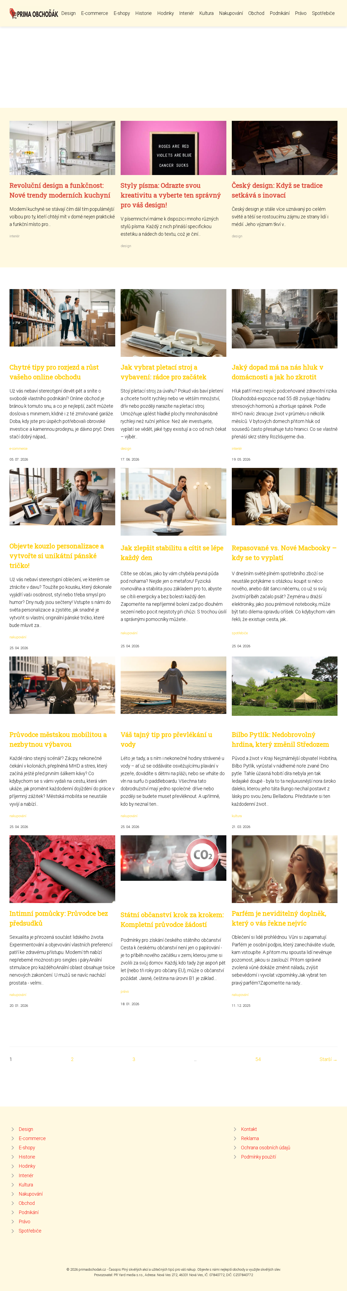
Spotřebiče (323, 13)
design (126, 246)
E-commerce (94, 13)
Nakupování (231, 13)
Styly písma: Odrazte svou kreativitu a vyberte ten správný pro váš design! (171, 195)
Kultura (206, 13)
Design (68, 13)
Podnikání (280, 13)
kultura (237, 816)
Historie (143, 13)
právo (125, 991)
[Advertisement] (173, 67)
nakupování (17, 637)
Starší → (329, 1059)
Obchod (256, 13)
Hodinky (165, 13)
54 (258, 1059)
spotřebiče (240, 633)
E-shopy (122, 13)
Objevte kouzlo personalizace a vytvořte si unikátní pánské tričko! (56, 556)
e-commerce (18, 448)
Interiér (186, 13)
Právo (301, 13)
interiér (14, 236)
